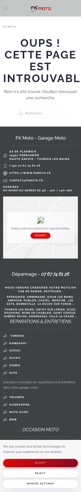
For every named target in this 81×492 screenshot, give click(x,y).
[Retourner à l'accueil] (40, 8)
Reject (40, 473)
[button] (5, 8)
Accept (40, 235)
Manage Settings (40, 483)
